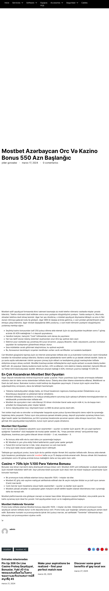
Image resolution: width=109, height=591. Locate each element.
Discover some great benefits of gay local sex (89, 565)
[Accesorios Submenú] (62, 3)
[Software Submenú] (36, 3)
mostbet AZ (21, 549)
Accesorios (55, 3)
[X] (93, 549)
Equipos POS (43, 4)
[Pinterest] (102, 549)
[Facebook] (89, 549)
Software (30, 3)
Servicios (16, 3)
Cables (84, 3)
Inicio (7, 3)
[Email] (106, 549)
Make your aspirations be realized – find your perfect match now (54, 566)
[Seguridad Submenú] (77, 3)
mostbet (38, 455)
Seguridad (70, 3)
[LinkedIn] (97, 549)
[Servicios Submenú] (22, 3)
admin (12, 529)
